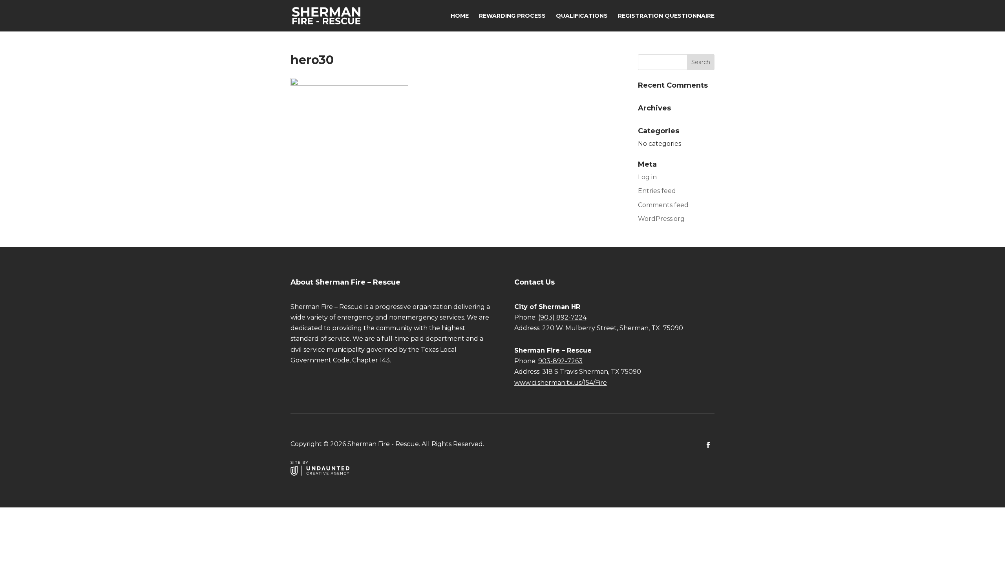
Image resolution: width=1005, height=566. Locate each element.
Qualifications (582, 16)
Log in (647, 177)
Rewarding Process (512, 16)
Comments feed (663, 205)
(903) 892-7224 (562, 317)
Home (460, 16)
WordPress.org (661, 218)
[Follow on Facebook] (708, 445)
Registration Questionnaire (666, 16)
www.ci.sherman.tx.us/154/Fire (560, 382)
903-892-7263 (560, 361)
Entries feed (657, 191)
